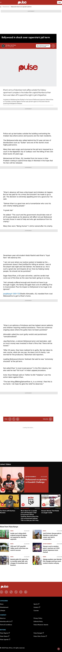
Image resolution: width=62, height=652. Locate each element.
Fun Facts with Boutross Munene (7, 512)
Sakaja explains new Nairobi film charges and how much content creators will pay (52, 561)
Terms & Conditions (6, 624)
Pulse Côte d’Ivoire (39, 636)
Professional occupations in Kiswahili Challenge (36, 480)
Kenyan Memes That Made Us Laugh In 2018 (50, 512)
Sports (36, 604)
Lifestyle (2, 610)
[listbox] (31, 508)
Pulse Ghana (4, 636)
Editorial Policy (38, 621)
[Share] (53, 45)
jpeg (5, 294)
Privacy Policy (38, 618)
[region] (31, 508)
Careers (36, 607)
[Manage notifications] (58, 649)
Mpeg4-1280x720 (13, 294)
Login (59, 2)
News (11, 530)
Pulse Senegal (38, 633)
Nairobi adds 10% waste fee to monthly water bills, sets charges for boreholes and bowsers (19, 562)
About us (2, 618)
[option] (9, 509)
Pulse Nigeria (4, 633)
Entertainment (6, 6)
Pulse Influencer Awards (41, 624)
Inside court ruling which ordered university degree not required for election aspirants (18, 536)
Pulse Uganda (4, 639)
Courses (36, 610)
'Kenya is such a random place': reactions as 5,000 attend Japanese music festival (51, 549)
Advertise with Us (5, 621)
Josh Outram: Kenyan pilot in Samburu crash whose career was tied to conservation (52, 536)
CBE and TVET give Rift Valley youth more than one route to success (19, 548)
